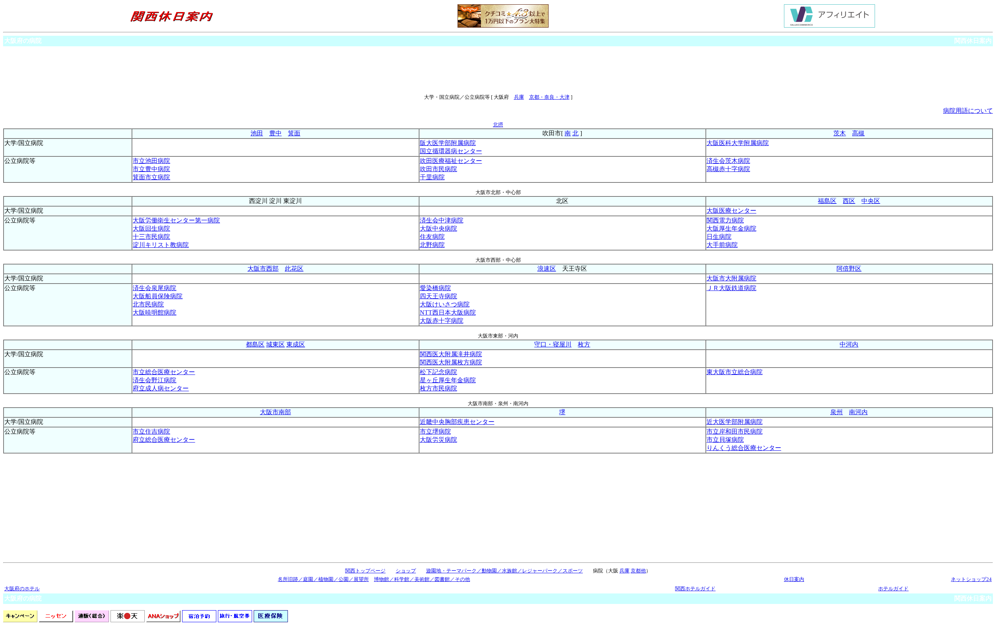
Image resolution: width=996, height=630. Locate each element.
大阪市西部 (263, 268)
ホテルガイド (893, 589)
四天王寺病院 (438, 296)
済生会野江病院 (154, 380)
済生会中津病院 (441, 220)
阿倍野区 (848, 268)
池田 (257, 133)
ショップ (406, 571)
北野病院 (432, 245)
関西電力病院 (725, 220)
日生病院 (719, 236)
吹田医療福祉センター (451, 161)
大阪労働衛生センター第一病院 (176, 220)
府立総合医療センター (164, 439)
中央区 (870, 201)
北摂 (498, 125)
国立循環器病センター (451, 151)
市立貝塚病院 (725, 439)
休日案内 (794, 579)
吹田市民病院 (438, 169)
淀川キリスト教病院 (161, 245)
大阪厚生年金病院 (731, 228)
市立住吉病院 (151, 431)
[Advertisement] (498, 70)
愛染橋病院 (435, 288)
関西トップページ (365, 571)
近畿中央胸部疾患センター (457, 421)
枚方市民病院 (438, 388)
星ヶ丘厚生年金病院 (448, 380)
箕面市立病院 (151, 177)
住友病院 (432, 236)
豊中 (275, 133)
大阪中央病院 (438, 228)
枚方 (584, 344)
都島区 (255, 344)
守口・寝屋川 (553, 344)
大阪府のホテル (22, 589)
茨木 (839, 133)
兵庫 (519, 97)
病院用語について (968, 110)
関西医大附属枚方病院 (451, 362)
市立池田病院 (151, 161)
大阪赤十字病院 (441, 320)
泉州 (836, 412)
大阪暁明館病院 (154, 312)
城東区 (275, 344)
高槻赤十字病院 (728, 169)
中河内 (849, 344)
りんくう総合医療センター (744, 447)
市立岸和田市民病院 (735, 431)
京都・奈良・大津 (549, 97)
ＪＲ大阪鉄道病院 (731, 288)
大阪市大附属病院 (731, 278)
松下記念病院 (438, 372)
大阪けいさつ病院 (445, 304)
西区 (849, 201)
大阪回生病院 (151, 228)
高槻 (858, 133)
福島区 (827, 201)
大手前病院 (722, 245)
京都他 (638, 571)
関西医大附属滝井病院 (451, 354)
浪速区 (546, 268)
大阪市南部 (275, 412)
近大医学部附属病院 (735, 421)
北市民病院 (148, 304)
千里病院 (432, 177)
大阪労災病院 (438, 439)
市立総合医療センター (164, 372)
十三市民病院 (151, 236)
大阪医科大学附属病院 (738, 143)
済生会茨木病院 (728, 161)
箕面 (294, 133)
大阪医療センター (731, 210)
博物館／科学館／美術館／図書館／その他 (422, 579)
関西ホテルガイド (695, 589)
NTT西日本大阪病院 (448, 312)
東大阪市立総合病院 (735, 372)
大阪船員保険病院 (157, 296)
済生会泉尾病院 (154, 288)
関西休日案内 (973, 40)
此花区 (294, 268)
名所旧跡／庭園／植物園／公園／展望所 (323, 579)
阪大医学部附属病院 (448, 143)
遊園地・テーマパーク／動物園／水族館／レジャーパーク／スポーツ (504, 571)
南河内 (858, 412)
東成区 (295, 344)
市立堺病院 (435, 431)
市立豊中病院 (151, 169)
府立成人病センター (161, 388)
